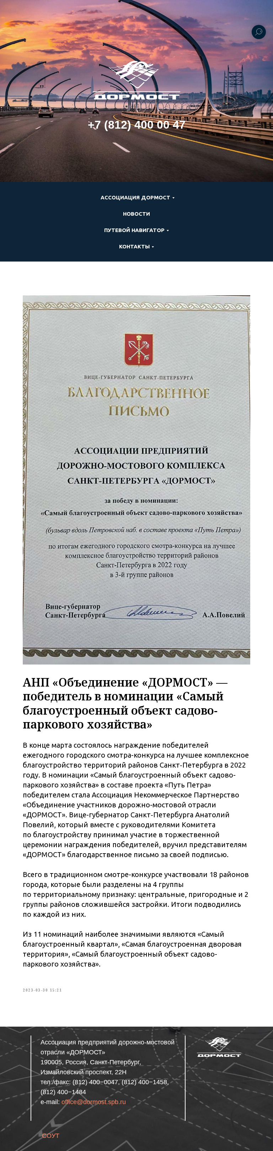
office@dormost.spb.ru (93, 1102)
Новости (136, 214)
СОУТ (50, 1135)
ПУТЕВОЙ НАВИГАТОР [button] (134, 230)
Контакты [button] (134, 246)
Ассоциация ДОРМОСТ (135, 197)
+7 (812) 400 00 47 (137, 124)
